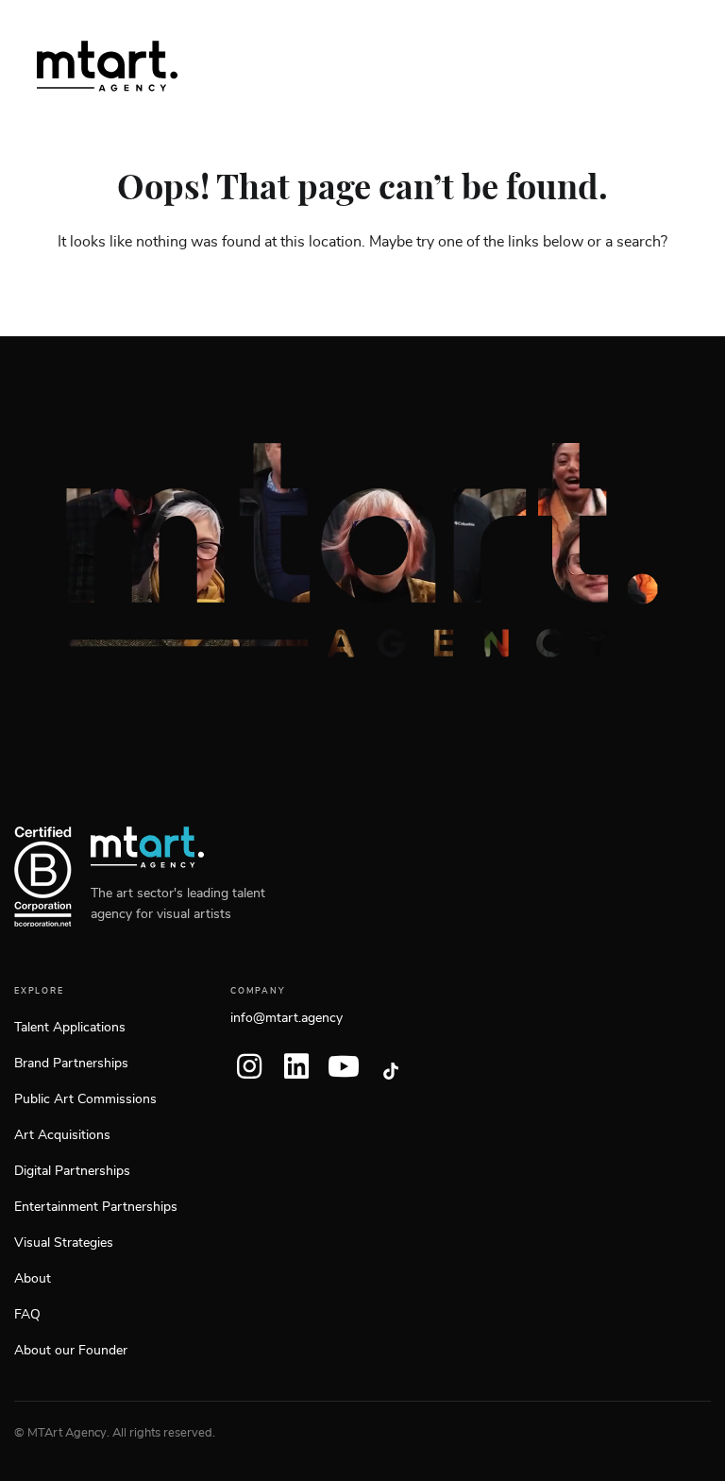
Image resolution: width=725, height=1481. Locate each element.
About (32, 1278)
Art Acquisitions (62, 1135)
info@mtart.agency (286, 1018)
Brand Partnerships (71, 1063)
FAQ (27, 1314)
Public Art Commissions (85, 1099)
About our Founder (70, 1350)
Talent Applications (70, 1027)
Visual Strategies (63, 1243)
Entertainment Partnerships (95, 1207)
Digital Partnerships (72, 1171)
